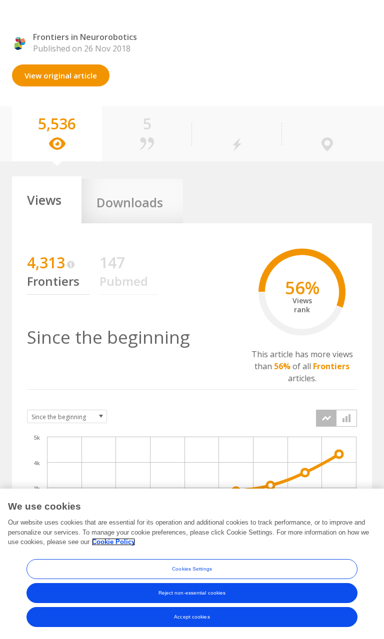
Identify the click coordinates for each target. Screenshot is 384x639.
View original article (60, 75)
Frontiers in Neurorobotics (85, 36)
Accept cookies (192, 617)
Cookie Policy (113, 542)
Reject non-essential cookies (192, 593)
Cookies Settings (192, 569)
